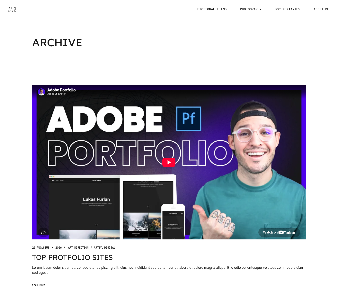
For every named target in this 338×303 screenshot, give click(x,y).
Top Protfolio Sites (72, 257)
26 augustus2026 (47, 247)
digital (109, 247)
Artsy (98, 247)
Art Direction (78, 247)
